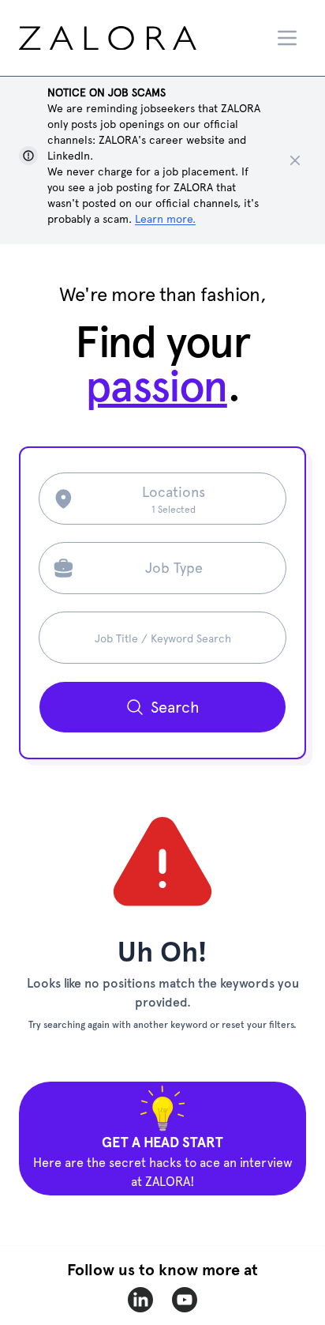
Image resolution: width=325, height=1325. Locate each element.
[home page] (137, 38)
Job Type (174, 567)
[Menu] (287, 38)
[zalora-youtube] (184, 1299)
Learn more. (165, 219)
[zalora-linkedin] (140, 1299)
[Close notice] (295, 160)
